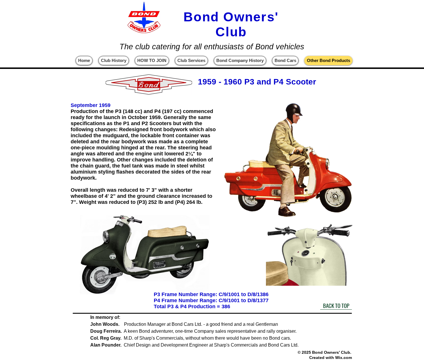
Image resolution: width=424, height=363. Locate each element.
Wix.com (343, 357)
